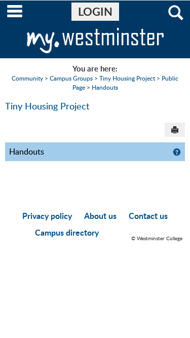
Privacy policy (47, 215)
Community (27, 78)
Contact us (148, 215)
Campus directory (67, 232)
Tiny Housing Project (127, 78)
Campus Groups (71, 78)
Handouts (105, 87)
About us (100, 215)
